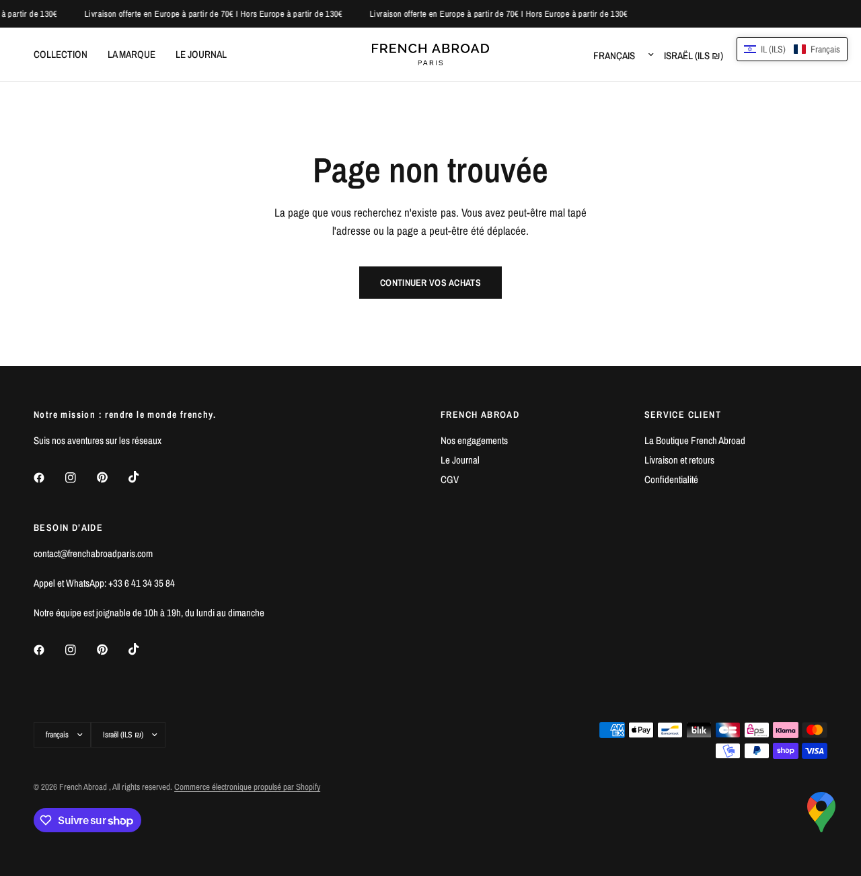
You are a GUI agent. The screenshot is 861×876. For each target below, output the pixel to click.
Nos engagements (474, 440)
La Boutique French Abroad (694, 440)
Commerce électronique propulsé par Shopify (247, 787)
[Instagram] (80, 477)
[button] (792, 49)
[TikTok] (143, 477)
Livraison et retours (679, 460)
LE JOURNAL (201, 54)
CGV (450, 479)
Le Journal (460, 460)
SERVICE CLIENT (683, 414)
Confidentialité (671, 479)
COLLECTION (60, 54)
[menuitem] (66, 54)
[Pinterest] (111, 477)
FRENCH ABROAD (480, 414)
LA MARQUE (131, 54)
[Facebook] (48, 477)
